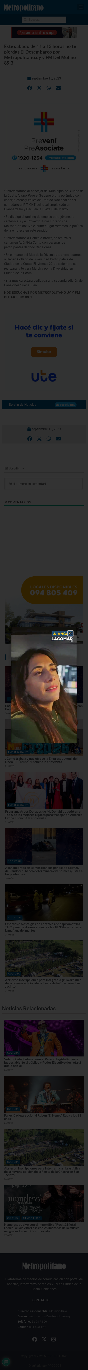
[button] (70, 633)
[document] (44, 685)
